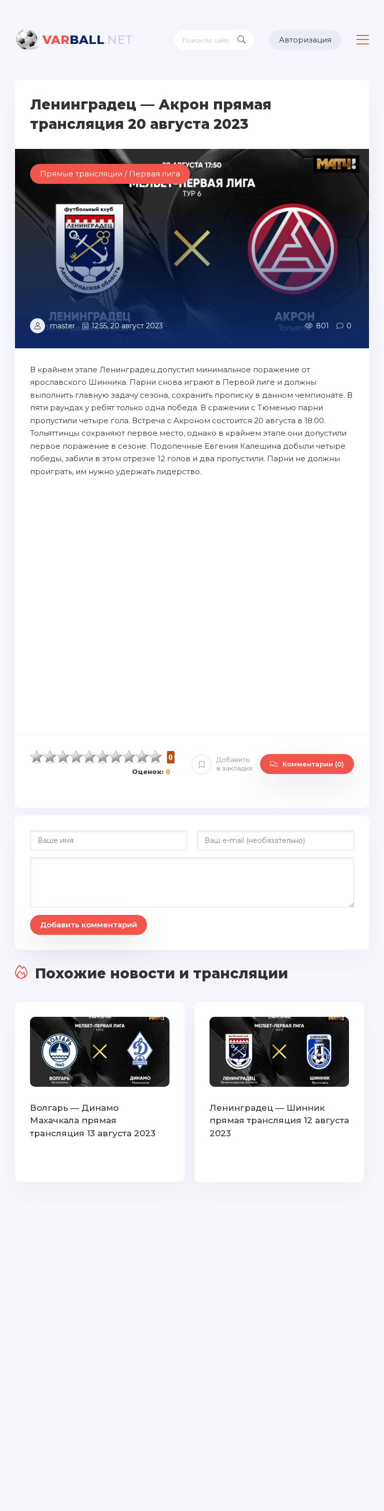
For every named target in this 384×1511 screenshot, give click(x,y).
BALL (87, 39)
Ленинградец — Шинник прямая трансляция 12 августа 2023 (279, 1120)
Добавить (234, 764)
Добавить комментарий (88, 924)
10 (155, 756)
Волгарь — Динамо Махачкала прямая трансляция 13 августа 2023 (93, 1120)
